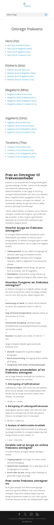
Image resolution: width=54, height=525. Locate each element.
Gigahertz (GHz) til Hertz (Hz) (19, 122)
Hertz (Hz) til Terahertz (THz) (19, 55)
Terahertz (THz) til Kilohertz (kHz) (20, 150)
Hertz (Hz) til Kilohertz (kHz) (18, 45)
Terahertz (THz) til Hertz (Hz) (19, 147)
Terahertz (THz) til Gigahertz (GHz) (21, 157)
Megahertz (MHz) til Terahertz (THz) (22, 104)
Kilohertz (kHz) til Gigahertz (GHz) (20, 76)
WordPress (27, 521)
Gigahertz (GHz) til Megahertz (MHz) (22, 129)
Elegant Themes (26, 518)
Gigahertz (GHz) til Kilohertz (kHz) (20, 126)
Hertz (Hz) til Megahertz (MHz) (19, 48)
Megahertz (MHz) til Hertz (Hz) (19, 94)
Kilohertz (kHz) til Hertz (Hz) (18, 70)
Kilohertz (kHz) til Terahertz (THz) (20, 79)
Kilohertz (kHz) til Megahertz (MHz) (21, 73)
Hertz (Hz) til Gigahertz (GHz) (19, 52)
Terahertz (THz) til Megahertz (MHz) (22, 153)
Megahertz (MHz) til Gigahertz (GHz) (22, 101)
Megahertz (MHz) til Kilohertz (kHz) (21, 97)
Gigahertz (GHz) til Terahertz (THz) (21, 132)
